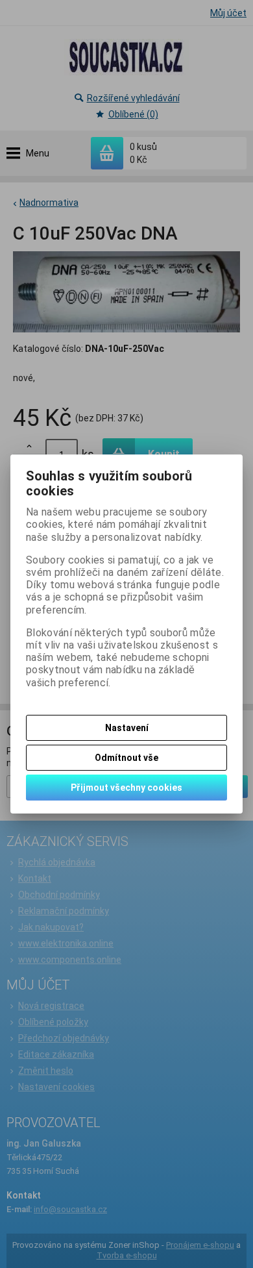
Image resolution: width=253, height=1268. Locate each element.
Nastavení (127, 728)
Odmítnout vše (126, 757)
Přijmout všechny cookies (126, 787)
